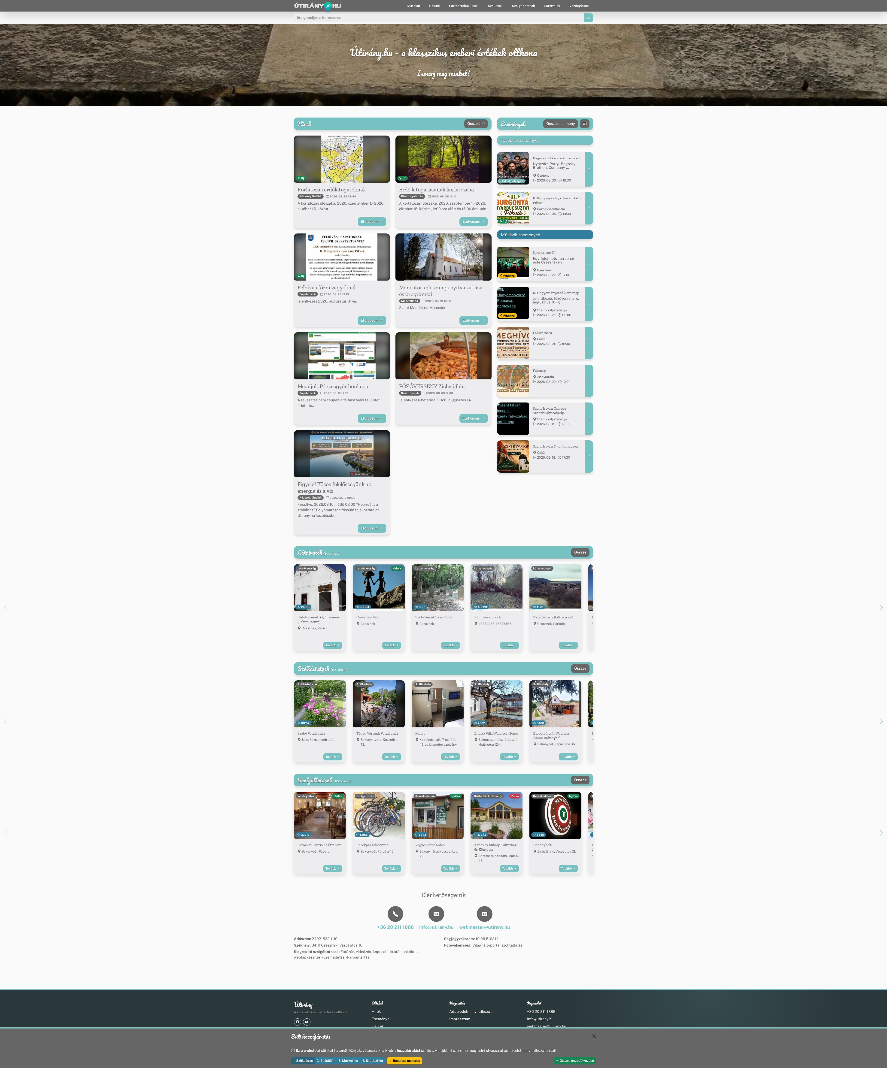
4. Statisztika (372, 1060)
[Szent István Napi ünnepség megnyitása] (589, 456)
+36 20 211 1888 (541, 1011)
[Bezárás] (594, 1036)
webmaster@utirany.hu (546, 1026)
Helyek (378, 1026)
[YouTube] (306, 1022)
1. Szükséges (303, 1060)
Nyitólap (413, 6)
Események (382, 1019)
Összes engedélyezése (576, 1060)
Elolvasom (370, 221)
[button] (881, 607)
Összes (580, 552)
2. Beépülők (325, 1060)
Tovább (331, 645)
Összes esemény (560, 123)
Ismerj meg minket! (443, 73)
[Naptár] (584, 123)
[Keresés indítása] (588, 17)
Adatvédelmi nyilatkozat (470, 1011)
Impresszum (459, 1019)
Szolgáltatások (523, 6)
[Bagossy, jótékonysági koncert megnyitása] (589, 169)
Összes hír (476, 123)
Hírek (376, 1011)
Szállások (495, 6)
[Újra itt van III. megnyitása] (589, 264)
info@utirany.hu (540, 1019)
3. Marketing (348, 1060)
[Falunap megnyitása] (589, 381)
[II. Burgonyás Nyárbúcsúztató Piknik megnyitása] (589, 208)
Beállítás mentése (406, 1060)
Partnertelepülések (464, 6)
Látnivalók (552, 6)
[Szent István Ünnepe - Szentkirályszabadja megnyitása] (589, 418)
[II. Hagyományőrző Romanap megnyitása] (589, 304)
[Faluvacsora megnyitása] (589, 343)
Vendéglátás (579, 6)
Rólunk (434, 6)
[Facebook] (297, 1022)
